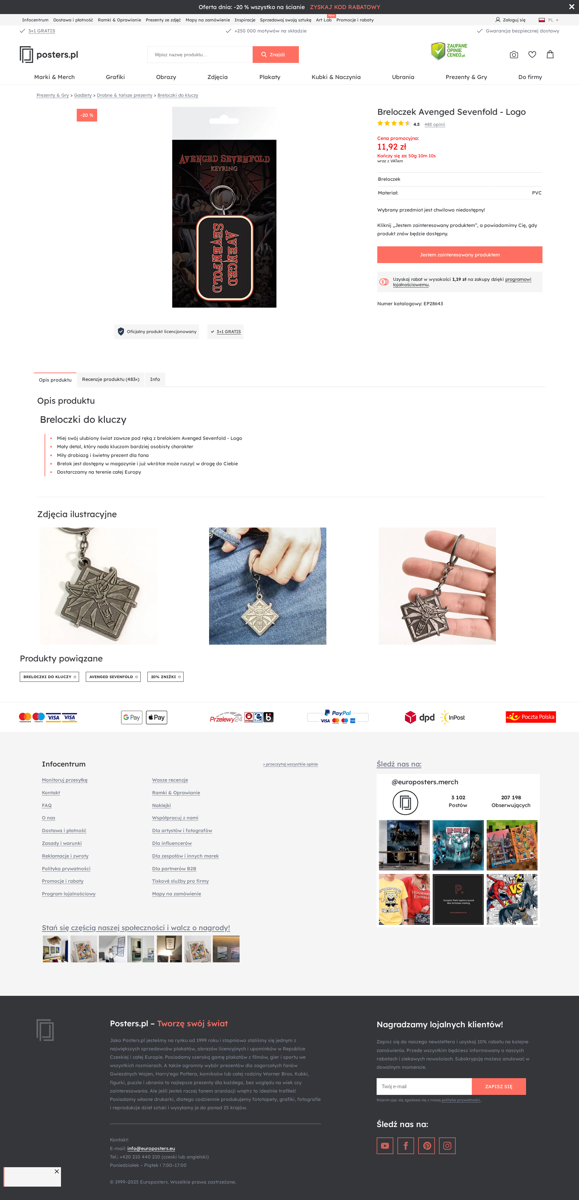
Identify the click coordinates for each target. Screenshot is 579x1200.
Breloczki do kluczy (47, 676)
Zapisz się (499, 1087)
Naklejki (161, 805)
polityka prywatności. (461, 1100)
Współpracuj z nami (175, 818)
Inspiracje (245, 19)
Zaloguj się (514, 19)
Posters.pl (65, 54)
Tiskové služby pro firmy (180, 881)
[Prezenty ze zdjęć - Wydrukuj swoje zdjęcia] (514, 54)
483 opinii (435, 124)
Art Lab (325, 18)
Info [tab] (155, 379)
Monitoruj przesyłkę (64, 780)
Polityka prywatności (66, 869)
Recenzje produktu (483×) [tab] (110, 379)
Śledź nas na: (399, 763)
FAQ (47, 805)
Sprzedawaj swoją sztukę (285, 19)
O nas (48, 818)
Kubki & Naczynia (336, 76)
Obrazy (166, 76)
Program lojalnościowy (68, 894)
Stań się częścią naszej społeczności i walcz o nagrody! (136, 927)
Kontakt (51, 793)
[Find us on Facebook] (405, 1145)
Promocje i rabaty (355, 19)
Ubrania (403, 76)
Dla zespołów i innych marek (185, 856)
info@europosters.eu (151, 1148)
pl (551, 19)
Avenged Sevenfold (111, 676)
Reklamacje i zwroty (65, 856)
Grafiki (115, 76)
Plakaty (269, 76)
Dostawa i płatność (73, 19)
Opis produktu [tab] (55, 380)
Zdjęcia (217, 76)
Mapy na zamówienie (208, 19)
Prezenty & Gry (466, 76)
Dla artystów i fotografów (182, 830)
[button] (57, 1171)
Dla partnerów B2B (174, 869)
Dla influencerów (172, 843)
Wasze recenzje (170, 780)
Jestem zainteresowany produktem (460, 255)
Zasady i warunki (62, 843)
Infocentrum (35, 19)
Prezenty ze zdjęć (163, 19)
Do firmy (530, 76)
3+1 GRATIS (41, 31)
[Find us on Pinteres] (426, 1145)
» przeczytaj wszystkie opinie (290, 764)
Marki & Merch (54, 76)
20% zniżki (163, 676)
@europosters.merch (425, 782)
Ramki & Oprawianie (119, 19)
